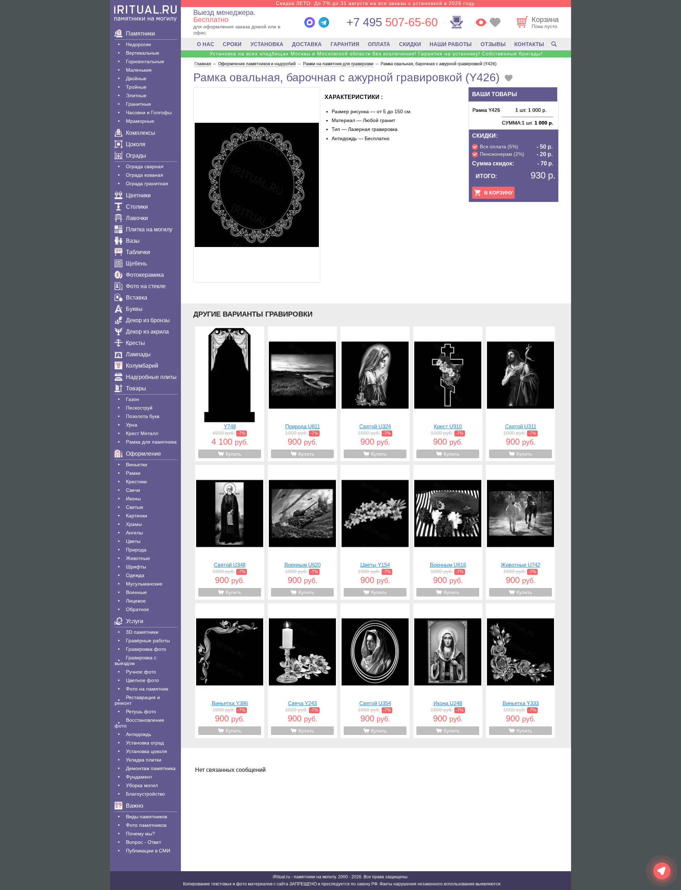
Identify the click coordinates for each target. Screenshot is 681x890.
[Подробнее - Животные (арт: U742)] (520, 532)
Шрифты (136, 567)
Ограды (136, 156)
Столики (137, 207)
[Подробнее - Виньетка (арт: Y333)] (520, 670)
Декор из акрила (147, 332)
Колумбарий (142, 366)
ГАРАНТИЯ (345, 44)
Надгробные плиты (151, 377)
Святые (134, 507)
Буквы (134, 309)
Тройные (136, 87)
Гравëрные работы (148, 640)
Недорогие (138, 44)
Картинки (136, 515)
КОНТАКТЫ (529, 44)
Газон (132, 399)
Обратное (137, 609)
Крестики (136, 481)
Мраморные (140, 121)
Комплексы (140, 133)
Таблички (138, 252)
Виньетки (136, 464)
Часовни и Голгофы (149, 112)
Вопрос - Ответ (143, 842)
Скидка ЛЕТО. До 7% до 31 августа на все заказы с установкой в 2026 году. (376, 3)
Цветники (138, 195)
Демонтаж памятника (151, 768)
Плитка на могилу (149, 229)
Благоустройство (145, 794)
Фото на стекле (146, 286)
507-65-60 (392, 22)
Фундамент (139, 777)
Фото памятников (146, 825)
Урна (131, 425)
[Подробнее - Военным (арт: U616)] (447, 532)
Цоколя (135, 144)
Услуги (134, 621)
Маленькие (139, 70)
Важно (134, 806)
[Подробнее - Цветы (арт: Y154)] (375, 532)
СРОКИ (232, 44)
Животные (138, 558)
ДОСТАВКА (307, 44)
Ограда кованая (144, 175)
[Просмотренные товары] (481, 22)
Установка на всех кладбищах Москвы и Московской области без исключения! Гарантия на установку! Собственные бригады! (376, 53)
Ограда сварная (145, 166)
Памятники (140, 34)
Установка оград (145, 743)
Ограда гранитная (147, 183)
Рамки (133, 473)
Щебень (136, 263)
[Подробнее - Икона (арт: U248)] (447, 670)
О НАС (205, 44)
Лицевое (136, 601)
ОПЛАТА (379, 44)
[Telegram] (324, 22)
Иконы (133, 498)
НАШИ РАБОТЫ (451, 44)
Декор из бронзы (148, 320)
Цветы (133, 541)
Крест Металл (142, 433)
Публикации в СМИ (148, 850)
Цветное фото (142, 680)
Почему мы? (140, 833)
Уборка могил (142, 785)
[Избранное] (495, 22)
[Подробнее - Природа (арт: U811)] (302, 393)
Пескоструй (139, 408)
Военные (136, 592)
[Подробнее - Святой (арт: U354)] (375, 670)
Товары (136, 388)
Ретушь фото (141, 711)
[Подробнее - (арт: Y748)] (229, 393)
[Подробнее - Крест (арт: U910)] (447, 393)
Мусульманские (144, 584)
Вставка (136, 298)
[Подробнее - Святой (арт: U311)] (520, 393)
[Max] (309, 22)
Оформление (143, 454)
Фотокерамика (145, 275)
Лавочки (137, 218)
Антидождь (138, 734)
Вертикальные (142, 53)
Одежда (135, 575)
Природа (136, 550)
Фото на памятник (147, 689)
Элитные (136, 95)
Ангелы (134, 532)
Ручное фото (141, 672)
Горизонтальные (145, 61)
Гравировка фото (146, 649)
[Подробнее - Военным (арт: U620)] (302, 532)
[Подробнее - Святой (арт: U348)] (229, 532)
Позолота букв (142, 416)
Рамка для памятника (151, 442)
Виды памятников (146, 816)
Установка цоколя (146, 751)
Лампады (138, 354)
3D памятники (142, 632)
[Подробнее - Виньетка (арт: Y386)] (229, 670)
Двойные (136, 78)
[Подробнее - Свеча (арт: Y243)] (302, 670)
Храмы (134, 524)
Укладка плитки (143, 760)
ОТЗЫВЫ (493, 44)
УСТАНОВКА (266, 44)
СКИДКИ (410, 44)
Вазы (133, 241)
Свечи (133, 490)
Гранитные (138, 104)
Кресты (135, 343)
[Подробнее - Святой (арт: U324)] (375, 393)
